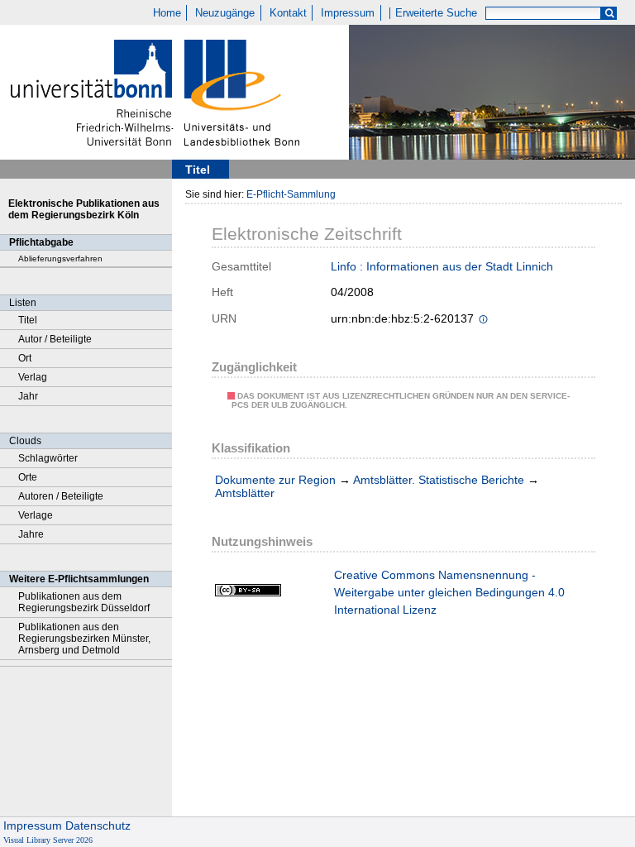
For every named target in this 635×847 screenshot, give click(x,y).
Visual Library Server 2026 (48, 840)
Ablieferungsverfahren (60, 258)
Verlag (32, 377)
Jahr (28, 396)
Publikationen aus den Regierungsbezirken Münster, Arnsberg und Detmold (84, 638)
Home (167, 13)
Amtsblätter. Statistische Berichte (438, 479)
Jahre (31, 534)
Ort (24, 358)
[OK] (609, 13)
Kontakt (288, 13)
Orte (27, 477)
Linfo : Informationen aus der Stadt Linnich (442, 266)
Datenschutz (98, 825)
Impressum (348, 13)
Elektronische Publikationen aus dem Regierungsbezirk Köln (84, 209)
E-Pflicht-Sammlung (291, 194)
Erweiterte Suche (436, 13)
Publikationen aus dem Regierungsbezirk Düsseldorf (84, 602)
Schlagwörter (48, 458)
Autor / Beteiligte (55, 339)
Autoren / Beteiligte (60, 496)
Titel (27, 320)
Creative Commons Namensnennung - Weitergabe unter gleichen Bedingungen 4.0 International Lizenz (449, 592)
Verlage (35, 515)
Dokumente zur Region (275, 479)
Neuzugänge (225, 13)
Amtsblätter (245, 493)
